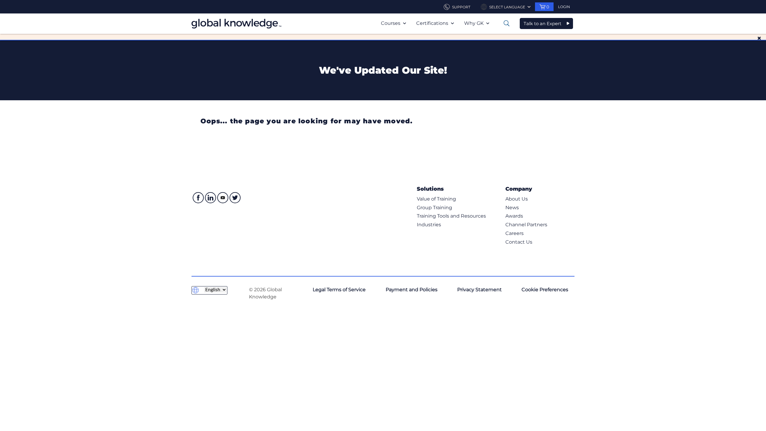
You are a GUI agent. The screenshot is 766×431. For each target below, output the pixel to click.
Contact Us (518, 242)
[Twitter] (235, 197)
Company (518, 189)
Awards (514, 216)
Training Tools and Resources (451, 216)
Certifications (432, 23)
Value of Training (436, 199)
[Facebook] (198, 197)
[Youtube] (223, 197)
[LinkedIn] (210, 197)
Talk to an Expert (542, 23)
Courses (391, 23)
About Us (516, 199)
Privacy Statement (479, 289)
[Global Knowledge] (236, 23)
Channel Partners (526, 224)
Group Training (434, 207)
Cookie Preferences (545, 289)
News (512, 207)
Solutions (430, 189)
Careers (514, 233)
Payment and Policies (411, 289)
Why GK (474, 23)
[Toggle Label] (506, 23)
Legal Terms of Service (339, 289)
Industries (429, 224)
